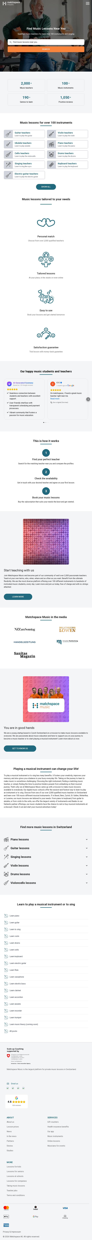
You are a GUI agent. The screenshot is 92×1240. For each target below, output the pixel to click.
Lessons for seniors (15, 1171)
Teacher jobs (12, 1190)
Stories (10, 1146)
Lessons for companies (17, 1181)
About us (10, 1122)
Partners (10, 1141)
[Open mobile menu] (87, 3)
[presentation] (24, 134)
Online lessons (53, 1141)
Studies (10, 1150)
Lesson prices (13, 1127)
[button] (4, 399)
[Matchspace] (11, 3)
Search (46, 49)
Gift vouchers (53, 1122)
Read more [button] (54, 399)
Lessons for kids (14, 1167)
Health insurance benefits (58, 1127)
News (9, 1131)
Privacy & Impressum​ (12, 1232)
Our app (50, 1131)
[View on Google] (52, 384)
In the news (11, 1136)
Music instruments (55, 1136)
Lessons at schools (15, 1176)
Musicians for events (56, 1146)
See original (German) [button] (60, 402)
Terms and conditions (16, 1195)
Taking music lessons (16, 1186)
